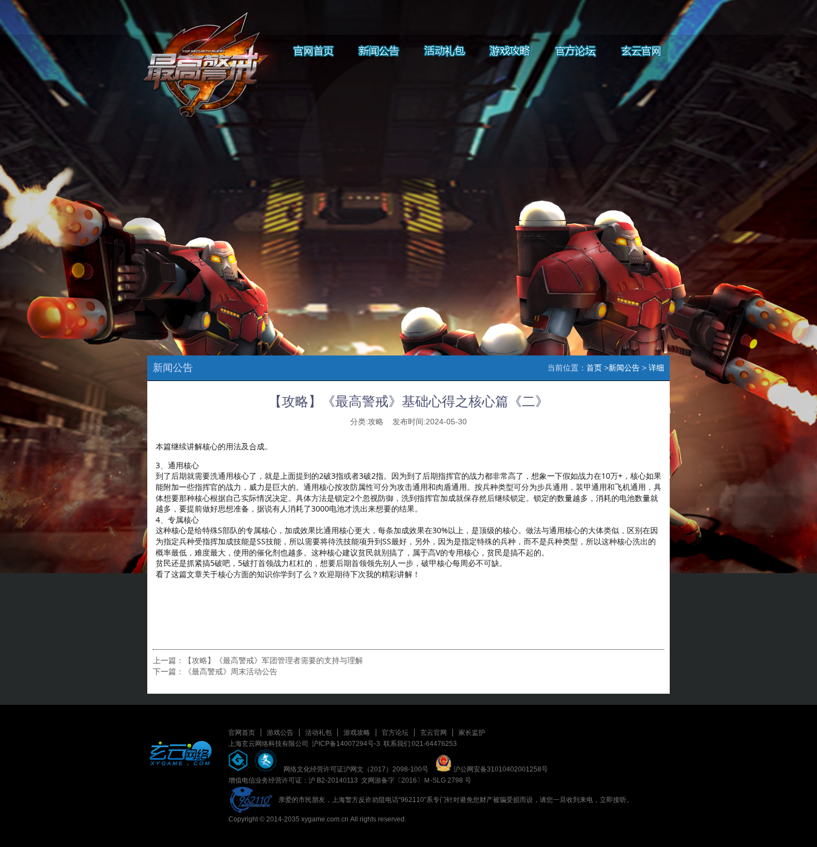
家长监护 (472, 732)
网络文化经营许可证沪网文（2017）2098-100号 (356, 769)
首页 (594, 367)
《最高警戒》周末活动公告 (230, 671)
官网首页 (241, 732)
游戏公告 (280, 732)
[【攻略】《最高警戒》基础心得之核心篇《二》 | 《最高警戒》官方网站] (202, 56)
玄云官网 (433, 732)
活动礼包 (318, 732)
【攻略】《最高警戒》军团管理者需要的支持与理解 (273, 660)
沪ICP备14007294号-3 (346, 744)
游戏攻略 (356, 732)
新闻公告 (624, 367)
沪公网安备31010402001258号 (500, 769)
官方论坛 (395, 732)
